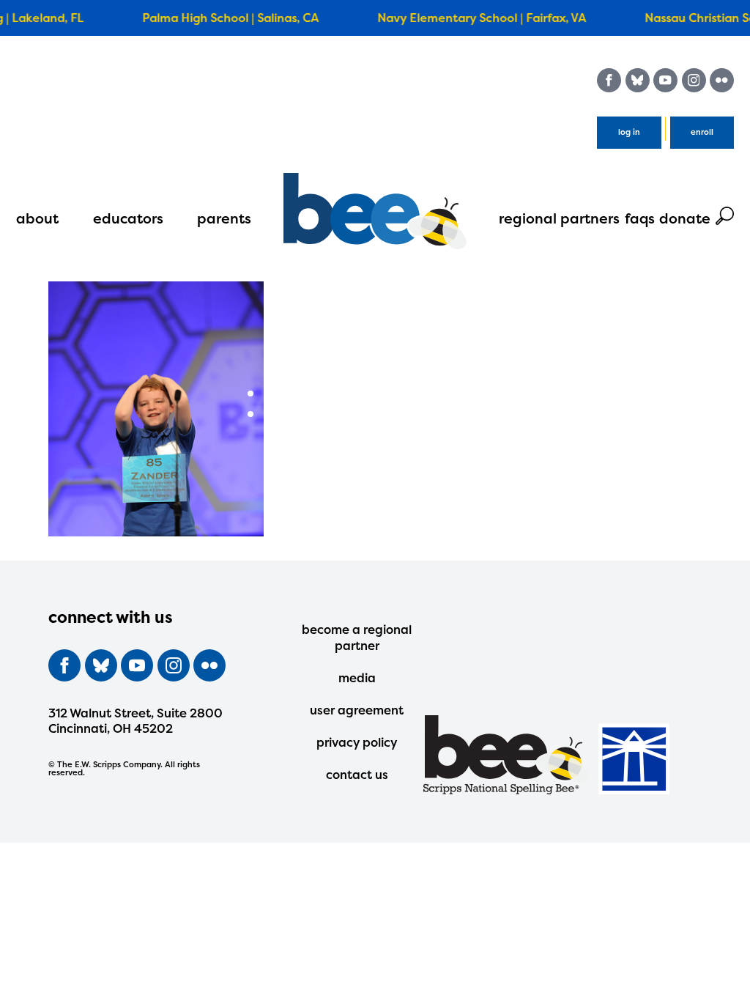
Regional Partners (559, 218)
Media (357, 678)
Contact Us (357, 775)
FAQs (640, 218)
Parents (224, 218)
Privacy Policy (356, 742)
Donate (684, 218)
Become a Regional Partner (357, 637)
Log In (629, 132)
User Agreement (357, 710)
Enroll (702, 132)
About (37, 218)
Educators (128, 218)
